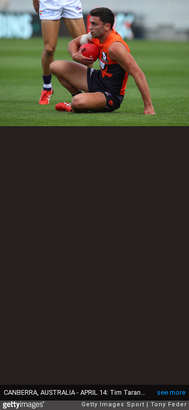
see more (171, 392)
